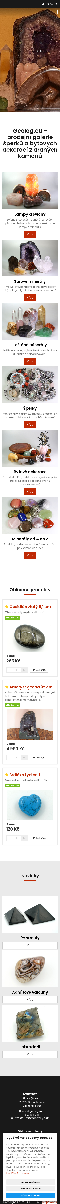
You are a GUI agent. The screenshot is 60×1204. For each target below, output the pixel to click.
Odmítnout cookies (31, 1188)
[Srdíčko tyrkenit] (30, 805)
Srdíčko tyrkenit (24, 774)
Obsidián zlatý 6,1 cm (30, 606)
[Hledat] (43, 4)
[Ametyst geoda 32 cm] (30, 725)
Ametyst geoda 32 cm (31, 687)
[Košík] (56, 4)
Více (30, 234)
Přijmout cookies (30, 1195)
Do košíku (40, 670)
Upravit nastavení (30, 1182)
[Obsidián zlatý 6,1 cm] (30, 637)
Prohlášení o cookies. (18, 1173)
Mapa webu (49, 1202)
